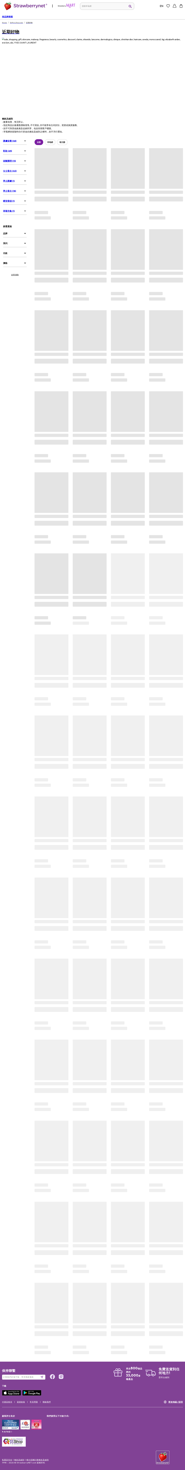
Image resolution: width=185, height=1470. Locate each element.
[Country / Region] (161, 6)
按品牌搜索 (7, 16)
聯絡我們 (47, 1402)
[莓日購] (66, 7)
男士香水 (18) (9, 191)
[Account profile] (174, 6)
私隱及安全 (7, 1460)
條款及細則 (19, 1460)
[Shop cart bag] (181, 6)
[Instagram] (61, 1377)
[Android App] (32, 1395)
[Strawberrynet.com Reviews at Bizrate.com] (10, 1429)
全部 (39, 142)
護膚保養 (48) (9, 140)
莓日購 (62, 142)
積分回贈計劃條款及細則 (37, 1460)
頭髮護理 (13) (9, 161)
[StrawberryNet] (24, 6)
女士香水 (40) (10, 171)
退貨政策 (21, 1402)
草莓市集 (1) (9, 211)
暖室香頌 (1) (9, 201)
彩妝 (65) (7, 151)
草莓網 (50, 142)
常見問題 (34, 1402)
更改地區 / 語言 (175, 1402)
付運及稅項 (7, 1402)
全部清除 (15, 275)
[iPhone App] (12, 1395)
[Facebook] (52, 1377)
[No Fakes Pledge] (36, 1427)
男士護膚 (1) (9, 181)
